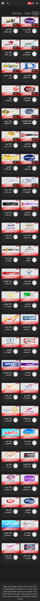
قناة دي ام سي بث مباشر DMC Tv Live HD (26, 32)
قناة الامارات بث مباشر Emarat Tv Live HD (7, 284)
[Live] (33, 30)
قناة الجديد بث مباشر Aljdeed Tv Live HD (26, 330)
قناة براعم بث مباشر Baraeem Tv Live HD (7, 330)
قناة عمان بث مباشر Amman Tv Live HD (26, 353)
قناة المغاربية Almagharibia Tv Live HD (26, 123)
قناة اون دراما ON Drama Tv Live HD (27, 216)
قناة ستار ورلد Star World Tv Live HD (8, 55)
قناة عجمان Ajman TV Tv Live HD (8, 123)
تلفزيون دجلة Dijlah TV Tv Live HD (8, 170)
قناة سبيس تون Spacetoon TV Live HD (8, 78)
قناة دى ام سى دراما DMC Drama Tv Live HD (7, 193)
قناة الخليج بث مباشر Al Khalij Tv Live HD (8, 536)
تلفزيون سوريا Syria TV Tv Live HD (26, 55)
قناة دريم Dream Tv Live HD (27, 77)
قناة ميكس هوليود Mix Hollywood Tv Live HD (26, 193)
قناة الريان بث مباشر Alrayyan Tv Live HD (26, 467)
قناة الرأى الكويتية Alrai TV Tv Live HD (26, 101)
